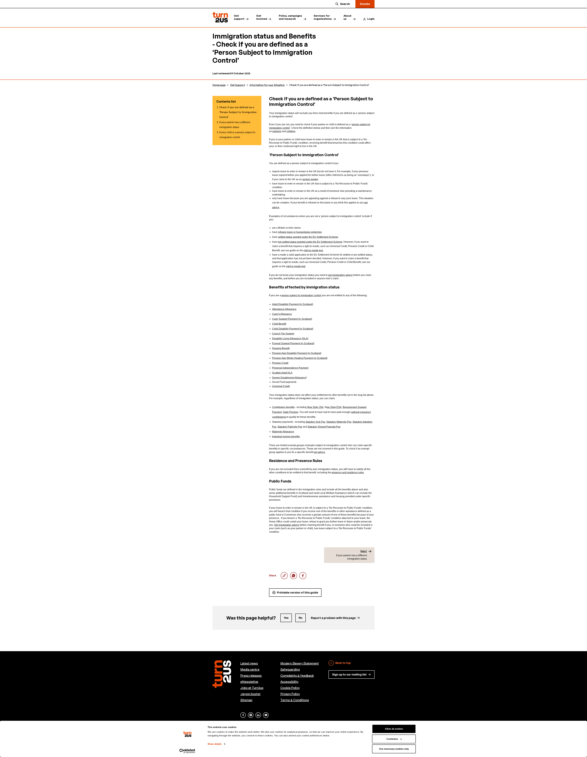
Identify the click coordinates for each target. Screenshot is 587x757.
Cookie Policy (290, 688)
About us (347, 17)
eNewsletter (249, 682)
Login (371, 18)
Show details (215, 744)
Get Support (237, 85)
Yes (286, 617)
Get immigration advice (286, 525)
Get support (239, 17)
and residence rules (353, 472)
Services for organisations (323, 17)
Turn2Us (220, 17)
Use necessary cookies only (394, 749)
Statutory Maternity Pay (338, 422)
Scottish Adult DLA (282, 372)
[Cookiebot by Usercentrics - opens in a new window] (187, 751)
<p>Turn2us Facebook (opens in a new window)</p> (243, 715)
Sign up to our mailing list (349, 674)
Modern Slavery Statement (299, 663)
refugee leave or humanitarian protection (300, 232)
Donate (365, 4)
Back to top (343, 662)
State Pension (290, 412)
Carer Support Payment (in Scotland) (292, 319)
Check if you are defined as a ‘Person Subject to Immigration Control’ (293, 575)
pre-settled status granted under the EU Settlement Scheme (310, 242)
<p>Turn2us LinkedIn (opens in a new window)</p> (258, 715)
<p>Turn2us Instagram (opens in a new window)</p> (250, 715)
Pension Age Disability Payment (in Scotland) (296, 353)
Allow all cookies (394, 728)
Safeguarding (290, 669)
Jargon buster (250, 694)
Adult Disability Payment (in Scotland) (292, 304)
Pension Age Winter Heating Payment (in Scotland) (299, 358)
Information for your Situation (267, 85)
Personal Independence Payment (290, 368)
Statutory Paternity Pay (289, 426)
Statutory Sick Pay (315, 422)
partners (276, 131)
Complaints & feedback (297, 675)
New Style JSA (315, 407)
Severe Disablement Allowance (289, 377)
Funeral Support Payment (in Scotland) (293, 343)
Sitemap (246, 700)
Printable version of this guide (297, 592)
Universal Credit (281, 386)
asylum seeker (310, 179)
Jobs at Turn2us (251, 688)
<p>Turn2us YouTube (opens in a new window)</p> (266, 715)
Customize (392, 739)
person (285, 295)
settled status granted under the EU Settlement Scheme (308, 237)
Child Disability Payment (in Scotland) (292, 328)
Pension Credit (280, 363)
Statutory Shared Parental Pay (324, 426)
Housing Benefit (281, 348)
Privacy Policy (290, 694)
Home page (218, 85)
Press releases (251, 675)
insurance (365, 412)
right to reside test (313, 250)
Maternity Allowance (283, 431)
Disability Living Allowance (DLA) (290, 338)
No (300, 617)
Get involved (261, 17)
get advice (319, 452)
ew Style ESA (334, 407)
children (291, 131)
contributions (279, 417)
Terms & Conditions (294, 700)
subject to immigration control (305, 295)
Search (345, 4)
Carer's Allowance (282, 314)
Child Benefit (279, 324)
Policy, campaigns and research (290, 17)
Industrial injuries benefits (286, 436)
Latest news (249, 663)
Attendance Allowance (284, 309)
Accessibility (289, 682)
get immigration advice (340, 275)
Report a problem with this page (333, 618)
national (355, 412)
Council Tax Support (283, 333)
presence (337, 472)
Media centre (249, 669)
